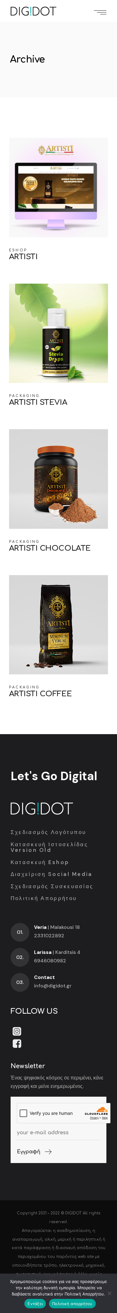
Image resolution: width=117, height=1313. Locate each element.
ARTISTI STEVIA (38, 402)
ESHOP (18, 250)
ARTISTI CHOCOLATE (50, 548)
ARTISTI (23, 257)
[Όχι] (109, 1293)
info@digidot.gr (52, 985)
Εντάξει (35, 1303)
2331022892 (49, 935)
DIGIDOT (73, 1213)
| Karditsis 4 (57, 952)
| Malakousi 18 (57, 927)
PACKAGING (24, 396)
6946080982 (50, 960)
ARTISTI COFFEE (40, 694)
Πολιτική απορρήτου (72, 1303)
